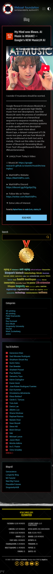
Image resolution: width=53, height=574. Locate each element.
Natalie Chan (15, 420)
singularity (40, 290)
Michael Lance (15, 436)
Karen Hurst (14, 383)
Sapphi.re (44, 559)
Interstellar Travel (21, 283)
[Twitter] (22, 563)
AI (10, 270)
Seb (11, 433)
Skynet (9, 329)
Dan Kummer (15, 390)
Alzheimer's (15, 270)
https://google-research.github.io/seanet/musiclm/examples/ (25, 165)
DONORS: (18, 536)
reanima (43, 286)
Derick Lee (13, 406)
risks (36, 290)
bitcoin (39, 273)
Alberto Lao (14, 410)
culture (24, 276)
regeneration (23, 289)
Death (28, 276)
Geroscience (11, 471)
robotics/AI (37, 209)
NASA (27, 287)
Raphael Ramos (18, 209)
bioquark (10, 273)
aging (6, 269)
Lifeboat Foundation (21, 559)
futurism (10, 280)
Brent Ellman (15, 430)
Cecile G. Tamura (16, 400)
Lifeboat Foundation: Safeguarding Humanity (20, 8)
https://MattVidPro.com (17, 178)
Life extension (43, 282)
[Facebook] (17, 563)
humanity (39, 280)
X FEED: (11, 533)
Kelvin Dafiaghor (16, 380)
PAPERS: (31, 548)
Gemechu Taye (15, 376)
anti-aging (25, 269)
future (48, 276)
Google (14, 280)
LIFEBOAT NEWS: (33, 523)
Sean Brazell (14, 423)
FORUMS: (20, 551)
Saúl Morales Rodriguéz (19, 356)
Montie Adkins (15, 443)
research (32, 290)
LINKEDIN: (12, 529)
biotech (20, 273)
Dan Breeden (15, 366)
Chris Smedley (15, 450)
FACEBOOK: (10, 523)
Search (48, 237)
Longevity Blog (12, 475)
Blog (26, 19)
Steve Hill (13, 426)
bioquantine (46, 270)
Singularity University (15, 326)
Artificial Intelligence (36, 270)
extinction (42, 276)
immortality (9, 282)
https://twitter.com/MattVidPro (21, 196)
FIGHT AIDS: (13, 540)
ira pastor (31, 283)
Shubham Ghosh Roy (18, 359)
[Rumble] (37, 563)
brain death (6, 276)
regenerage (11, 289)
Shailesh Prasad (16, 370)
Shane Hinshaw (16, 413)
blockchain (46, 273)
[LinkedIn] (27, 563)
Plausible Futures (13, 484)
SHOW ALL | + (9, 453)
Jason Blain (14, 440)
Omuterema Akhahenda (19, 393)
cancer (12, 276)
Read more (26, 218)
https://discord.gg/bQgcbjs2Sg (21, 187)
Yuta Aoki (13, 403)
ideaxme (44, 280)
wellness (42, 292)
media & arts (29, 209)
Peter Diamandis (13, 316)
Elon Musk (10, 324)
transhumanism (32, 293)
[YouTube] (32, 563)
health (20, 279)
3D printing (10, 311)
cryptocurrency (18, 276)
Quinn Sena (14, 363)
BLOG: (30, 533)
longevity (20, 286)
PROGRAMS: (32, 544)
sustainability (10, 293)
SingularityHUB (12, 487)
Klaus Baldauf (15, 396)
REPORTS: (31, 540)
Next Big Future (12, 481)
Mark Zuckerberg (13, 331)
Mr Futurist (10, 478)
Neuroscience (32, 287)
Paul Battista (15, 373)
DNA (8, 318)
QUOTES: (30, 551)
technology (20, 292)
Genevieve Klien (16, 353)
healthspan (30, 279)
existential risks (34, 276)
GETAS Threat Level (26, 514)
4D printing (10, 313)
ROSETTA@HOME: (10, 548)
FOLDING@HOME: (11, 544)
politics (38, 287)
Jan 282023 (9, 36)
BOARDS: (31, 536)
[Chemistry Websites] (26, 252)
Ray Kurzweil (11, 321)
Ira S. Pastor (14, 446)
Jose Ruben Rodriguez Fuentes (22, 386)
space (46, 290)
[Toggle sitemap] (43, 8)
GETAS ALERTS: (33, 529)
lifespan (11, 286)
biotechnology (30, 273)
